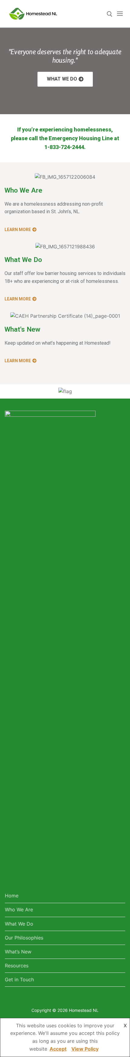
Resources (16, 966)
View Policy (85, 1049)
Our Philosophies (24, 938)
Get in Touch (19, 979)
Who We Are (19, 909)
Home (11, 896)
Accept (58, 1049)
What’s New (18, 952)
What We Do (19, 924)
